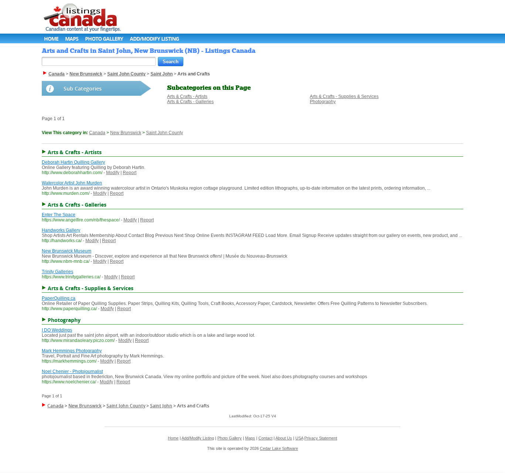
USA (299, 438)
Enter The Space (58, 214)
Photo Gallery (104, 38)
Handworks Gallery (61, 230)
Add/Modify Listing (154, 38)
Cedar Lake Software (279, 448)
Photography (323, 101)
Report (129, 172)
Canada (97, 132)
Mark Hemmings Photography (72, 350)
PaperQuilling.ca (58, 298)
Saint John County (164, 132)
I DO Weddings (57, 330)
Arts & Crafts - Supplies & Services (344, 96)
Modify (112, 172)
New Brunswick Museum (66, 251)
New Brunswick (125, 132)
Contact (265, 438)
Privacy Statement (320, 438)
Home (51, 38)
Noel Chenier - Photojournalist (72, 371)
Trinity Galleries (57, 271)
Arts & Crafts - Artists (187, 96)
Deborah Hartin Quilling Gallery (73, 162)
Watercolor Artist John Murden (72, 183)
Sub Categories (83, 88)
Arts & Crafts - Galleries (190, 101)
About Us (283, 438)
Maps (71, 38)
